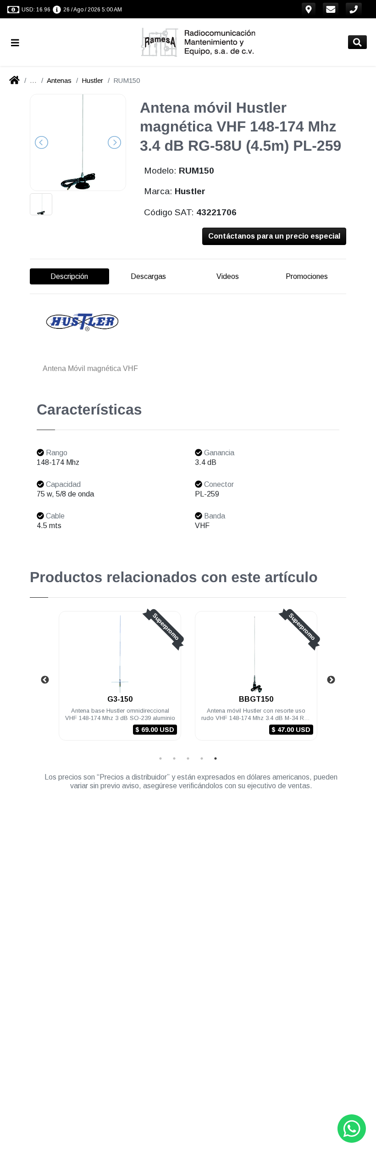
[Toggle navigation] (19, 42)
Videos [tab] (227, 276)
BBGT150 (256, 699)
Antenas (59, 80)
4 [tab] (201, 758)
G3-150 (120, 699)
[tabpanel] (120, 681)
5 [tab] (215, 758)
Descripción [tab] (69, 276)
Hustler (92, 80)
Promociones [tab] (307, 276)
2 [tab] (174, 758)
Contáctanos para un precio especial (274, 236)
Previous (45, 680)
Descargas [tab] (148, 276)
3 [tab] (188, 758)
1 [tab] (160, 758)
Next (331, 680)
